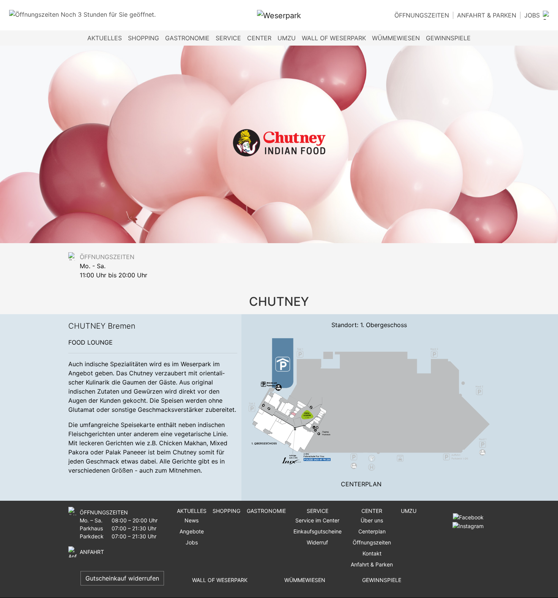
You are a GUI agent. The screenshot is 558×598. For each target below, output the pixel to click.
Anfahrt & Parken (486, 15)
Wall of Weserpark (334, 38)
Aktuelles (191, 511)
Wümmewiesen (396, 38)
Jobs (532, 15)
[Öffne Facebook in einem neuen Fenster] (468, 517)
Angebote (192, 531)
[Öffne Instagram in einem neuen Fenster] (466, 525)
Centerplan (361, 484)
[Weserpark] (279, 15)
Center (371, 511)
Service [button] (228, 38)
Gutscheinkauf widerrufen (122, 578)
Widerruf (317, 542)
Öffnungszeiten (421, 15)
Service (317, 511)
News (191, 520)
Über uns (372, 520)
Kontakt (372, 553)
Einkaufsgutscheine (317, 531)
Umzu (286, 38)
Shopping (143, 38)
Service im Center (317, 520)
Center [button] (259, 38)
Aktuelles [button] (104, 38)
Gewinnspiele (448, 38)
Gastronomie (187, 38)
